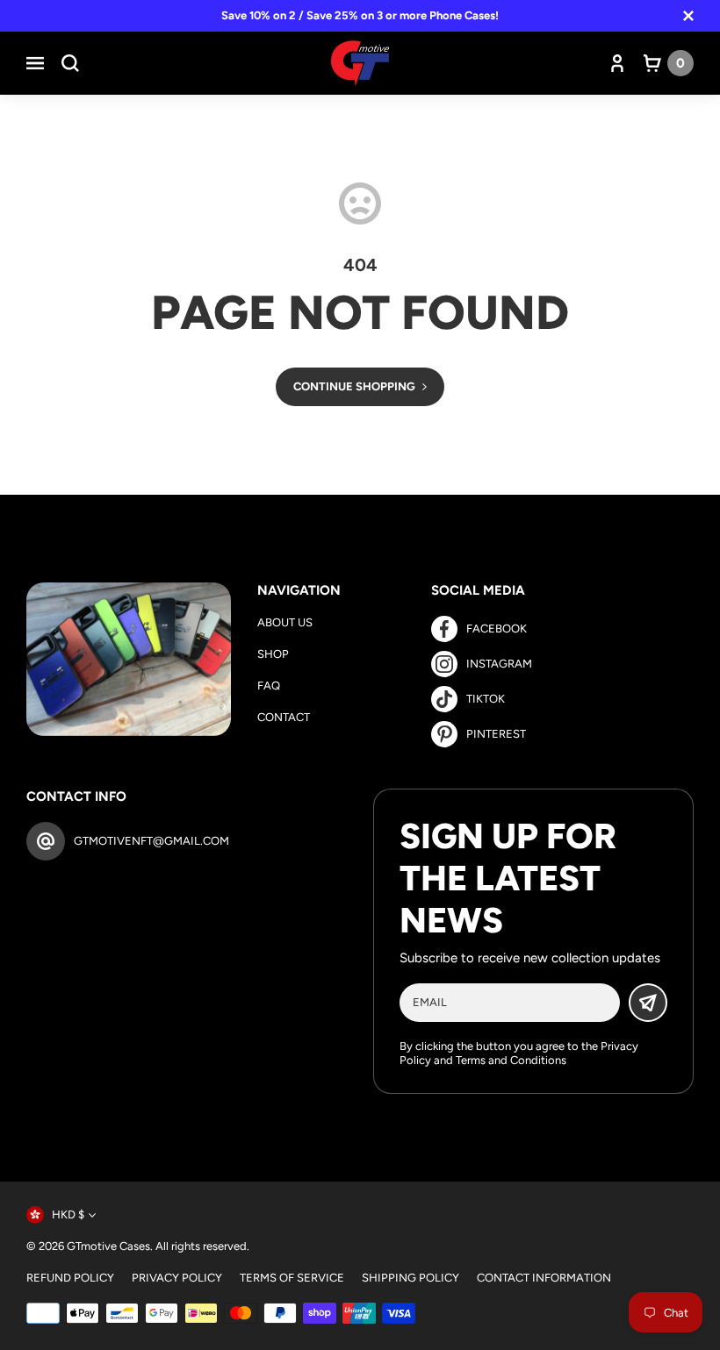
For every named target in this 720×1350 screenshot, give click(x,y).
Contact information (544, 1277)
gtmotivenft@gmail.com (151, 840)
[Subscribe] (648, 1002)
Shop (273, 654)
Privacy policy (177, 1277)
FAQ (268, 685)
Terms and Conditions (511, 1060)
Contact (283, 717)
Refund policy (70, 1277)
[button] (35, 63)
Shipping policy (410, 1277)
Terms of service (292, 1277)
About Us (285, 622)
